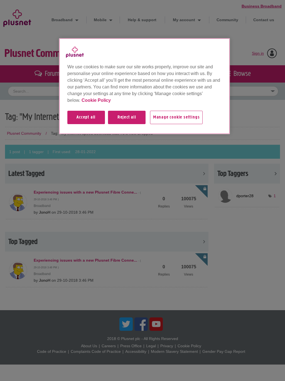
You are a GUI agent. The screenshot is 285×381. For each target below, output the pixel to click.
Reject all (126, 117)
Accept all (86, 117)
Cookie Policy (96, 100)
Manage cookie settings (176, 117)
